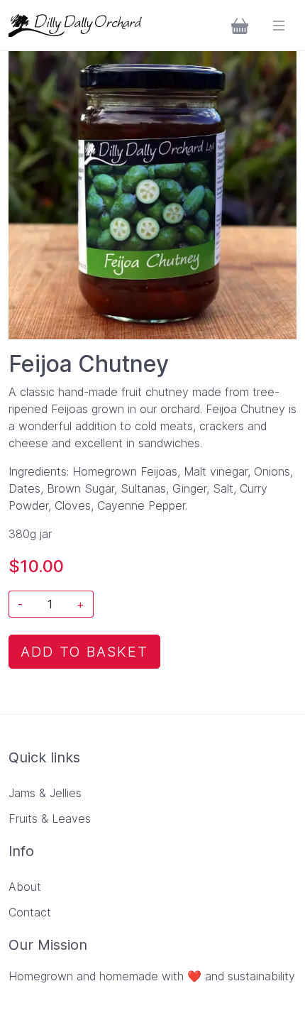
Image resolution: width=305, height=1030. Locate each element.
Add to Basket (84, 651)
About (25, 887)
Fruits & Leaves (50, 818)
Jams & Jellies (45, 793)
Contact (30, 912)
